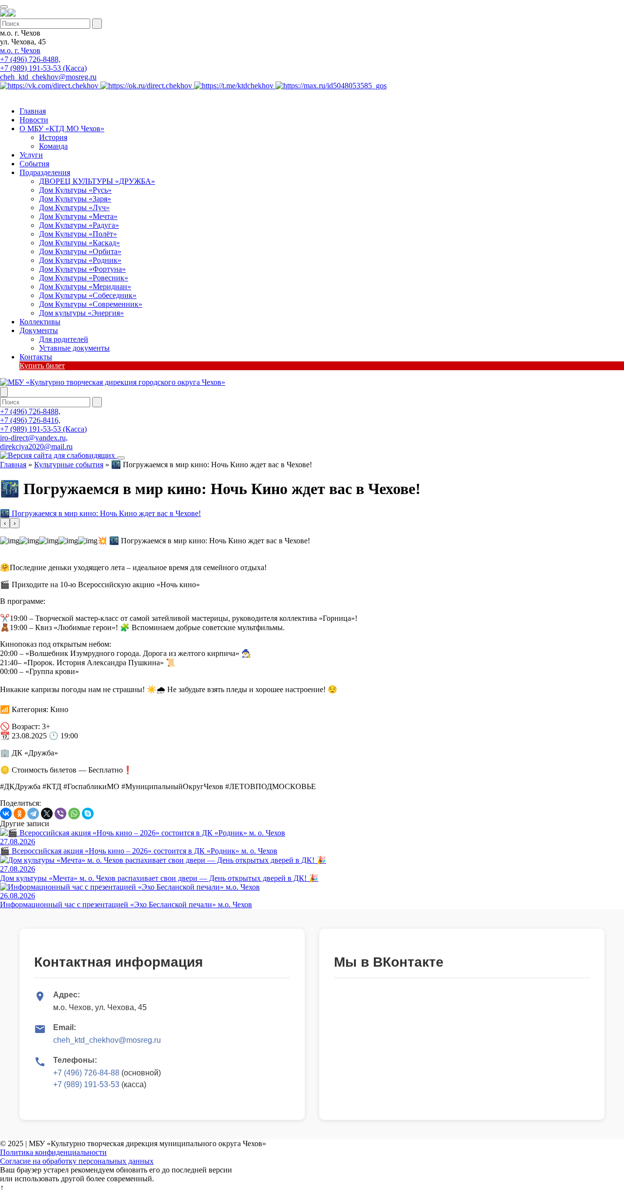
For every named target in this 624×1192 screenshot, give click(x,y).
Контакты (36, 357)
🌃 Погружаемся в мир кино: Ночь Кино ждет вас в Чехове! (100, 513)
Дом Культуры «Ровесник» (83, 278)
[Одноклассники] (19, 813)
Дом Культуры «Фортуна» (82, 269)
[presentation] (5, 523)
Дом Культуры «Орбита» (80, 251)
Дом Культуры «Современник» (90, 304)
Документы (39, 330)
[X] (47, 813)
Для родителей (63, 339)
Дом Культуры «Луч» (74, 207)
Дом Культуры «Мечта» (78, 216)
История (53, 137)
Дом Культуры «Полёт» (78, 234)
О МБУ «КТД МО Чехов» (62, 128)
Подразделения (45, 172)
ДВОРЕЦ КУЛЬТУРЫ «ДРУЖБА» (97, 181)
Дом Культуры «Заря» (75, 199)
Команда (53, 146)
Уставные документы (74, 348)
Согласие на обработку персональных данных (77, 1161)
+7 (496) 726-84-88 (86, 1073)
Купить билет (42, 365)
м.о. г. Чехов (20, 50)
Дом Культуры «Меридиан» (85, 286)
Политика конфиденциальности (53, 1152)
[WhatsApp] (74, 813)
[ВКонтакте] (6, 813)
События (34, 163)
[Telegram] (33, 813)
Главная (33, 111)
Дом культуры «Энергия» (81, 313)
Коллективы (40, 322)
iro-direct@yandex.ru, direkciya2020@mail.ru (36, 442)
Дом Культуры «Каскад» (79, 242)
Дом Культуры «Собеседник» (87, 295)
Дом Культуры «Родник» (80, 260)
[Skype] (88, 813)
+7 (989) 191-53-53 (86, 1084)
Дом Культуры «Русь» (75, 190)
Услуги (31, 155)
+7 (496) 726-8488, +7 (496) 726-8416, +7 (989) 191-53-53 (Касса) (43, 420)
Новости (34, 120)
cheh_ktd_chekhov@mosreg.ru (48, 77)
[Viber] (60, 813)
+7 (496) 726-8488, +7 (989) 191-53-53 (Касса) (43, 63)
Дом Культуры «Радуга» (79, 225)
